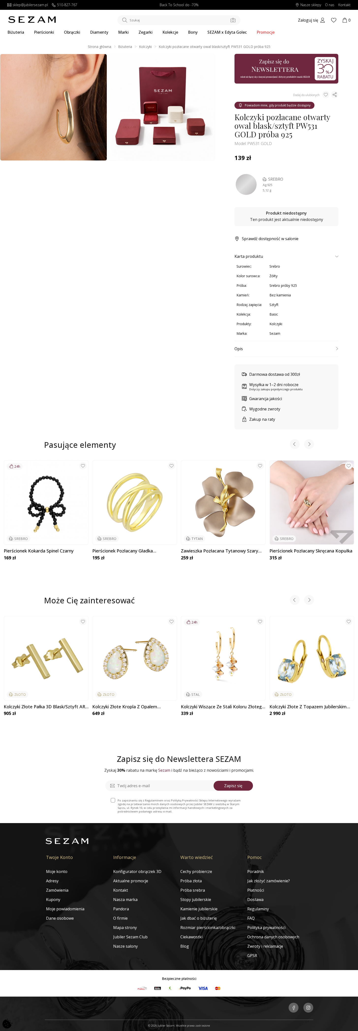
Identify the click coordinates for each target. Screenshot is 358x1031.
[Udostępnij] (334, 94)
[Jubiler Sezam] (32, 21)
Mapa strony (125, 927)
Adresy (52, 881)
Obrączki (72, 32)
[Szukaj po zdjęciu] (233, 20)
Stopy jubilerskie (195, 899)
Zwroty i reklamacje (265, 946)
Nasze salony (125, 946)
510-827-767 (67, 5)
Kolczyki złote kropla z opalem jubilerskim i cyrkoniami (124, 706)
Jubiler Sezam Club (130, 937)
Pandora (121, 909)
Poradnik (255, 871)
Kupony (53, 899)
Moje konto (56, 871)
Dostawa (255, 899)
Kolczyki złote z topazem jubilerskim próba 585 (308, 706)
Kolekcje (170, 32)
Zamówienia (57, 890)
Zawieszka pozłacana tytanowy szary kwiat (219, 551)
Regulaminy (258, 909)
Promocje (266, 32)
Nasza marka (125, 899)
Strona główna (99, 46)
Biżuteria (15, 32)
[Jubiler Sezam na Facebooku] (293, 1008)
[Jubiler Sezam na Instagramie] (308, 1008)
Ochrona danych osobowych (273, 937)
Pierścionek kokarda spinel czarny (39, 551)
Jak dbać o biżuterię (198, 918)
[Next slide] (309, 444)
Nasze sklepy (310, 5)
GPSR (252, 955)
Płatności (255, 890)
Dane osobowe (60, 918)
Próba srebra (192, 890)
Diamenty (99, 32)
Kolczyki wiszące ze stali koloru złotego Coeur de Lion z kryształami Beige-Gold (223, 706)
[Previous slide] (295, 444)
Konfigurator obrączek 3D (137, 871)
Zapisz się (233, 785)
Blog (184, 946)
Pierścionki (44, 32)
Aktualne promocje (130, 881)
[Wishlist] (333, 20)
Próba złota (191, 881)
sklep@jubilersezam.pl (30, 5)
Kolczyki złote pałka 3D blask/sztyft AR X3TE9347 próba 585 (44, 706)
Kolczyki (145, 46)
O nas (329, 5)
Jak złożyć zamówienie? (268, 881)
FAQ (251, 918)
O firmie (120, 918)
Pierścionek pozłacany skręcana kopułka (310, 551)
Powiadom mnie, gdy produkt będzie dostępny (278, 105)
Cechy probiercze (196, 871)
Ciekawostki (191, 937)
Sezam (274, 333)
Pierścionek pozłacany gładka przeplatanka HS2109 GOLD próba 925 (132, 551)
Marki (123, 32)
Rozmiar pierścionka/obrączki (207, 927)
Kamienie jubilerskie (199, 909)
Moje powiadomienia (65, 909)
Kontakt (344, 5)
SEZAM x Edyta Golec (227, 32)
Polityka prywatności (266, 927)
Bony (193, 32)
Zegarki (146, 32)
